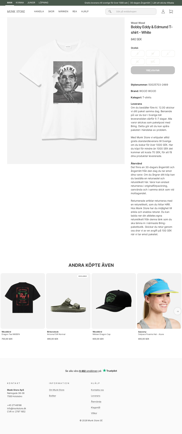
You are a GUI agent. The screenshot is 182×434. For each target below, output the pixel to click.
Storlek (134, 47)
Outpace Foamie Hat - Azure (151, 334)
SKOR (51, 11)
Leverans (95, 395)
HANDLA (39, 11)
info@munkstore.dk (16, 408)
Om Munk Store (56, 390)
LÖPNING (43, 2)
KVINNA (20, 2)
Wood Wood (138, 22)
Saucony (142, 332)
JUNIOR (31, 2)
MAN (9, 2)
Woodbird (6, 332)
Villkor (94, 413)
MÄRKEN (63, 11)
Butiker (52, 395)
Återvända (96, 401)
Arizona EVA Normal (56, 334)
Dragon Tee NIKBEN (11, 334)
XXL (153, 61)
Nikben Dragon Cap (102, 334)
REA (75, 11)
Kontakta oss (97, 390)
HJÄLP (85, 11)
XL (137, 61)
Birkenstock (52, 332)
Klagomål (95, 407)
